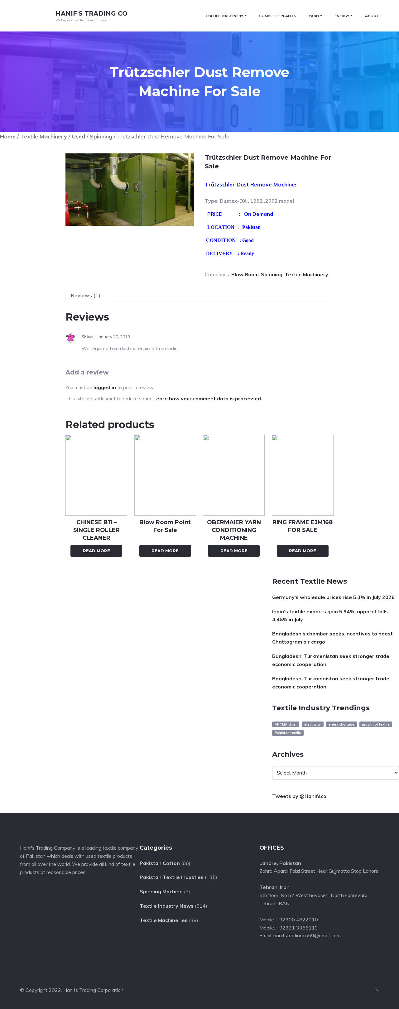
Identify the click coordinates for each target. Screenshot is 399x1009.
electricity (312, 724)
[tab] (85, 295)
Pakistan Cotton (160, 863)
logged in (105, 387)
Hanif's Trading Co (91, 13)
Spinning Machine (161, 891)
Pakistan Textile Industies (172, 877)
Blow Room (245, 274)
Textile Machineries (164, 920)
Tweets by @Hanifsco (299, 796)
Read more (96, 550)
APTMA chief (286, 724)
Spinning (101, 136)
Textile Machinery (43, 136)
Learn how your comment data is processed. (207, 398)
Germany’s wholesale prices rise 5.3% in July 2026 (333, 597)
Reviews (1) (86, 295)
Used (78, 136)
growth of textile (376, 724)
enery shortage (341, 724)
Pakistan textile (288, 733)
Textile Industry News (167, 906)
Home (8, 136)
